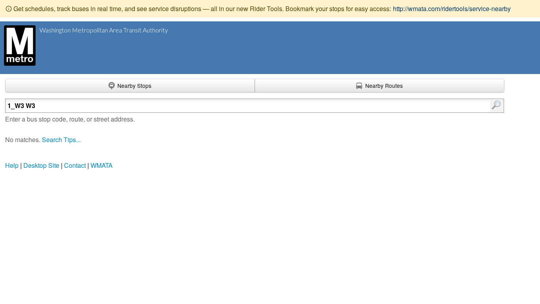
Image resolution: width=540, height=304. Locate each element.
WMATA (102, 165)
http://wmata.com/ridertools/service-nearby (452, 8)
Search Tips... (61, 139)
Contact (75, 165)
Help (12, 165)
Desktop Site (41, 165)
